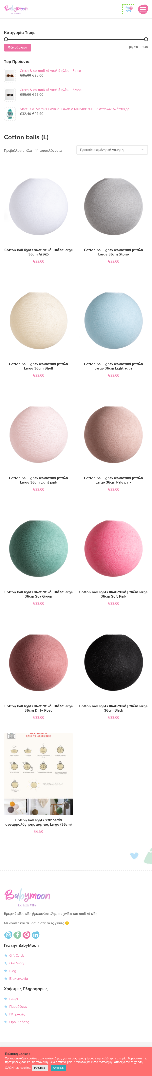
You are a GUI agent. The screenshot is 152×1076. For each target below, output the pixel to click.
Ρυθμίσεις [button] (39, 1068)
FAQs (13, 999)
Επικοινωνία (18, 978)
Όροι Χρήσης (19, 1022)
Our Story (16, 963)
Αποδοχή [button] (58, 1068)
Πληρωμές (17, 1014)
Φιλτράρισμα (17, 47)
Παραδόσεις (18, 1006)
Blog (12, 971)
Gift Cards (16, 955)
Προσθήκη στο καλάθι (38, 205)
